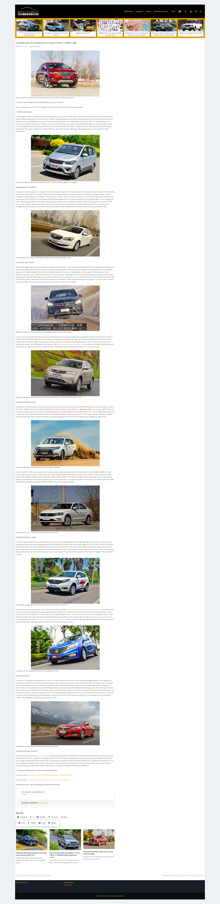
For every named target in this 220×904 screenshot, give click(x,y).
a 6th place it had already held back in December (84, 610)
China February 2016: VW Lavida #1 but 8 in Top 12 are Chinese (48, 780)
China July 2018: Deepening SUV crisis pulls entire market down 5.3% (31, 854)
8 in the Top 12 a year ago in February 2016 (51, 619)
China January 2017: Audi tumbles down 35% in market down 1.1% (50, 775)
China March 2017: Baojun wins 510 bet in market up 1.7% (183, 875)
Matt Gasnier (36, 46)
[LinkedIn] (191, 11)
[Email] (180, 11)
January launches (42, 756)
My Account (68, 885)
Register (24, 794)
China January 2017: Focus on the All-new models (34, 875)
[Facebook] (196, 11)
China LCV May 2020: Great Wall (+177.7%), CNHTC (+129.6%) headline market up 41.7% (65, 855)
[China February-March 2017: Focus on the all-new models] (99, 839)
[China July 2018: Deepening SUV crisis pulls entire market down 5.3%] (31, 839)
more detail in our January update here (70, 344)
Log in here (43, 802)
